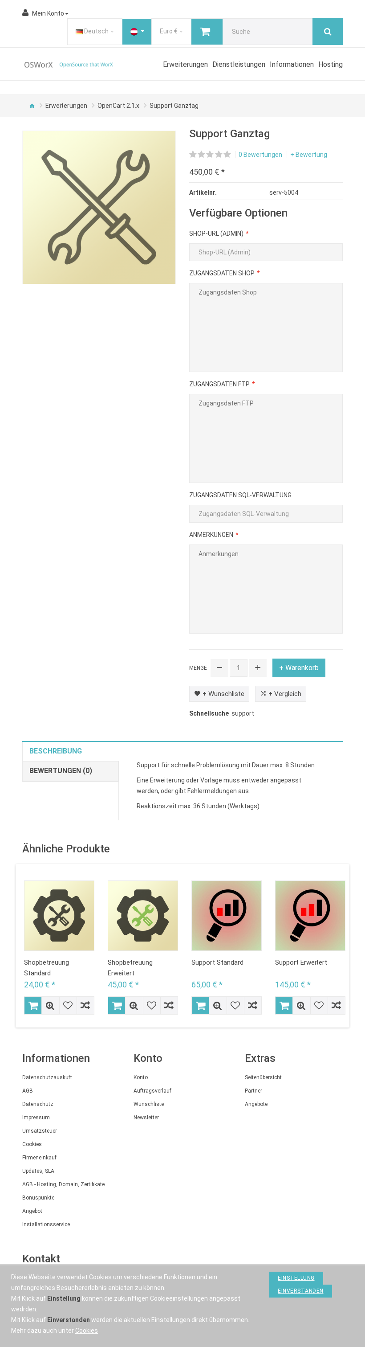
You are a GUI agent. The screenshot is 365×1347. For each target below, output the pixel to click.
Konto (141, 1077)
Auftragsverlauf (152, 1091)
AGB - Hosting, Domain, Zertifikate (63, 1184)
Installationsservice (46, 1224)
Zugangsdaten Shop (222, 273)
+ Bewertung (308, 154)
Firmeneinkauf (39, 1158)
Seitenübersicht (263, 1077)
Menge (198, 668)
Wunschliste (149, 1104)
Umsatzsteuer (39, 1131)
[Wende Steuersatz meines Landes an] (137, 32)
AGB (27, 1091)
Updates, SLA (38, 1171)
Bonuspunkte (38, 1198)
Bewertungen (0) (60, 770)
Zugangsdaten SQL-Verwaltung (240, 495)
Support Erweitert (301, 962)
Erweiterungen (66, 105)
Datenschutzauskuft (47, 1077)
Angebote (256, 1104)
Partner (253, 1091)
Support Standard (217, 962)
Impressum (36, 1117)
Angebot (32, 1211)
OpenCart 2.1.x (118, 105)
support (242, 713)
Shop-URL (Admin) (216, 233)
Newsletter (146, 1117)
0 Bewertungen (260, 154)
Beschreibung (55, 751)
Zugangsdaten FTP (219, 384)
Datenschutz (37, 1104)
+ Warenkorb (299, 667)
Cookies (32, 1144)
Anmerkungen (211, 534)
